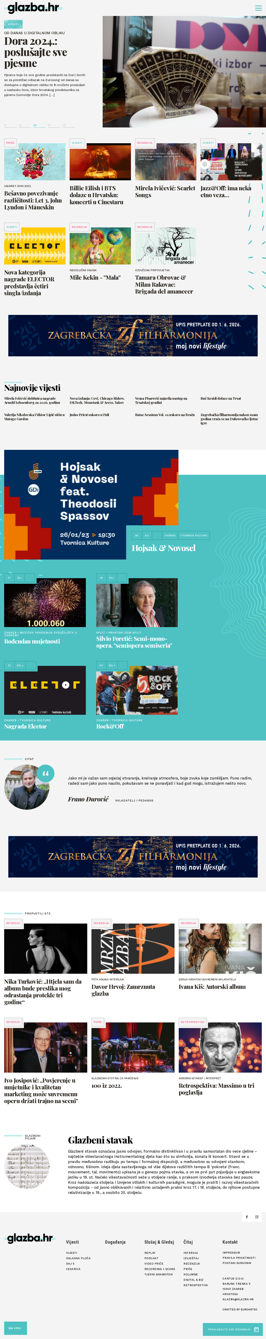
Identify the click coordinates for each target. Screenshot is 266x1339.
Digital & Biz (193, 1279)
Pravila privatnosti (239, 1257)
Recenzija (191, 1263)
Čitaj (188, 1242)
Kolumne (190, 1274)
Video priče (154, 1263)
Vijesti (72, 1242)
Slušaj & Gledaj (159, 1242)
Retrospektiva (195, 1285)
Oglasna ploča (78, 1258)
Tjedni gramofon (158, 1274)
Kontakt (230, 1242)
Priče (187, 1269)
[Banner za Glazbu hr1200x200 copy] (133, 335)
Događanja (115, 1242)
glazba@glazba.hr (238, 1299)
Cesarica (73, 1269)
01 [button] (5, 125)
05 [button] (63, 125)
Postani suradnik (237, 1263)
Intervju (190, 1252)
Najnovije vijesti (32, 387)
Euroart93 (249, 1309)
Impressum (231, 1252)
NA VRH (14, 1328)
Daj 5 (70, 1263)
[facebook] (247, 1217)
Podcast (151, 1258)
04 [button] (49, 125)
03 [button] (34, 125)
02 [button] (20, 125)
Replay (149, 1252)
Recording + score (159, 1269)
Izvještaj (191, 1258)
